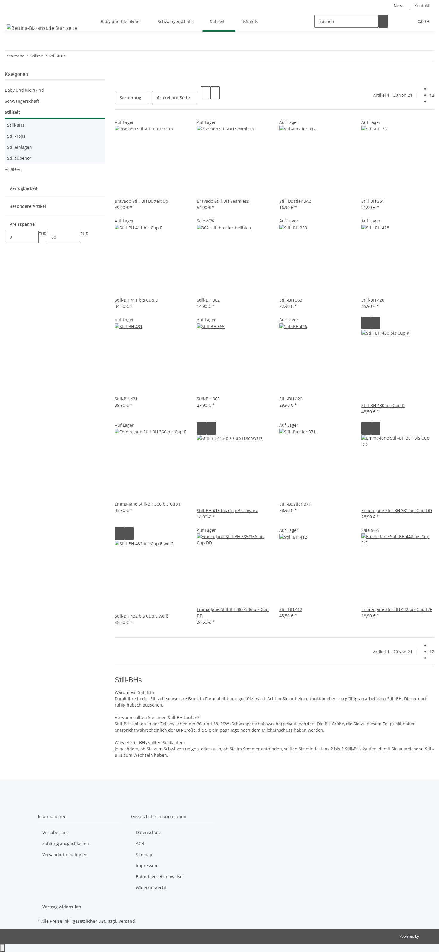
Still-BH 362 (208, 300)
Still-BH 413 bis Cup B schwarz (227, 510)
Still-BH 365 (208, 399)
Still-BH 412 (290, 609)
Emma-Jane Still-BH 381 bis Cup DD (396, 510)
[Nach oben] (2, 948)
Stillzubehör (19, 158)
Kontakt (421, 5)
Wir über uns (55, 832)
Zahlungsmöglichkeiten (65, 843)
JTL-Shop (427, 936)
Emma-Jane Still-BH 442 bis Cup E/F (396, 609)
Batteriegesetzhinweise (159, 876)
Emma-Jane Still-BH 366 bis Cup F (148, 504)
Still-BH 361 (372, 201)
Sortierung (130, 97)
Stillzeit (12, 112)
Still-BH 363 (290, 300)
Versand (127, 921)
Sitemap (144, 854)
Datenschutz (148, 832)
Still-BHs (15, 125)
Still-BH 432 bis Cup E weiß (141, 616)
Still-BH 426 (290, 399)
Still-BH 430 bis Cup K (383, 405)
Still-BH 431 (126, 399)
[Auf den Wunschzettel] (375, 323)
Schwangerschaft (22, 101)
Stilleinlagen (19, 147)
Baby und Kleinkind (24, 90)
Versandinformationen (65, 854)
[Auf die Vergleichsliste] (366, 323)
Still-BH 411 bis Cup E (136, 300)
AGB (140, 843)
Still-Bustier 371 (295, 504)
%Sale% (12, 169)
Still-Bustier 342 (295, 201)
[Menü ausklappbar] (12, 16)
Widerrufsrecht (151, 887)
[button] (397, 21)
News (399, 5)
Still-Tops (16, 136)
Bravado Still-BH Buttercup (141, 201)
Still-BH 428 (372, 300)
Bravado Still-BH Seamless (223, 201)
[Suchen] (383, 21)
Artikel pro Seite (173, 97)
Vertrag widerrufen (61, 907)
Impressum (147, 865)
